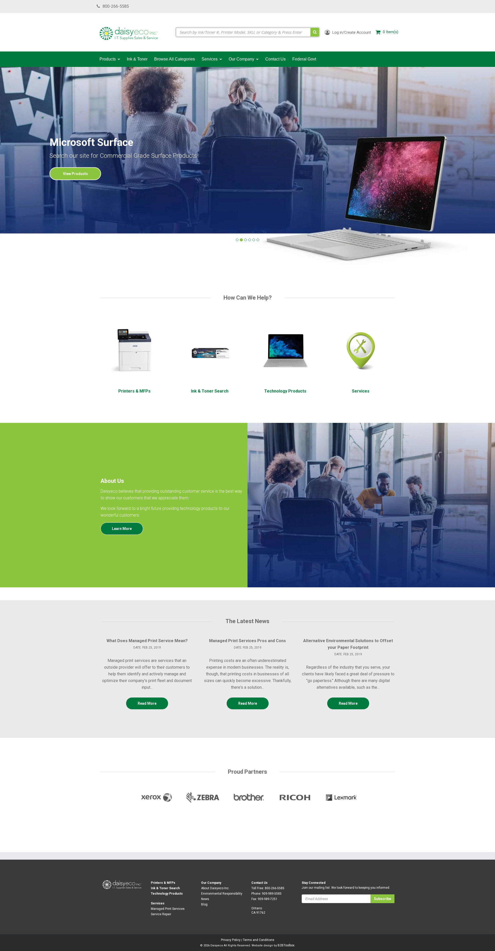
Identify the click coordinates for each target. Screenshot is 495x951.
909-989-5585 (272, 893)
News (205, 899)
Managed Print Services (168, 909)
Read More (147, 703)
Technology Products (167, 893)
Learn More (122, 529)
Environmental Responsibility (221, 893)
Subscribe (382, 899)
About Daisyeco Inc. (215, 888)
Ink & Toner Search (165, 888)
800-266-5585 (116, 6)
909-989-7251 (267, 899)
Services (157, 903)
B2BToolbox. (286, 945)
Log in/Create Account (351, 32)
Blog (204, 904)
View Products (75, 174)
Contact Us (259, 883)
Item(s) (390, 32)
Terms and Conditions (258, 940)
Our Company (211, 883)
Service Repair (161, 914)
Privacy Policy (231, 940)
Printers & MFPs (163, 883)
